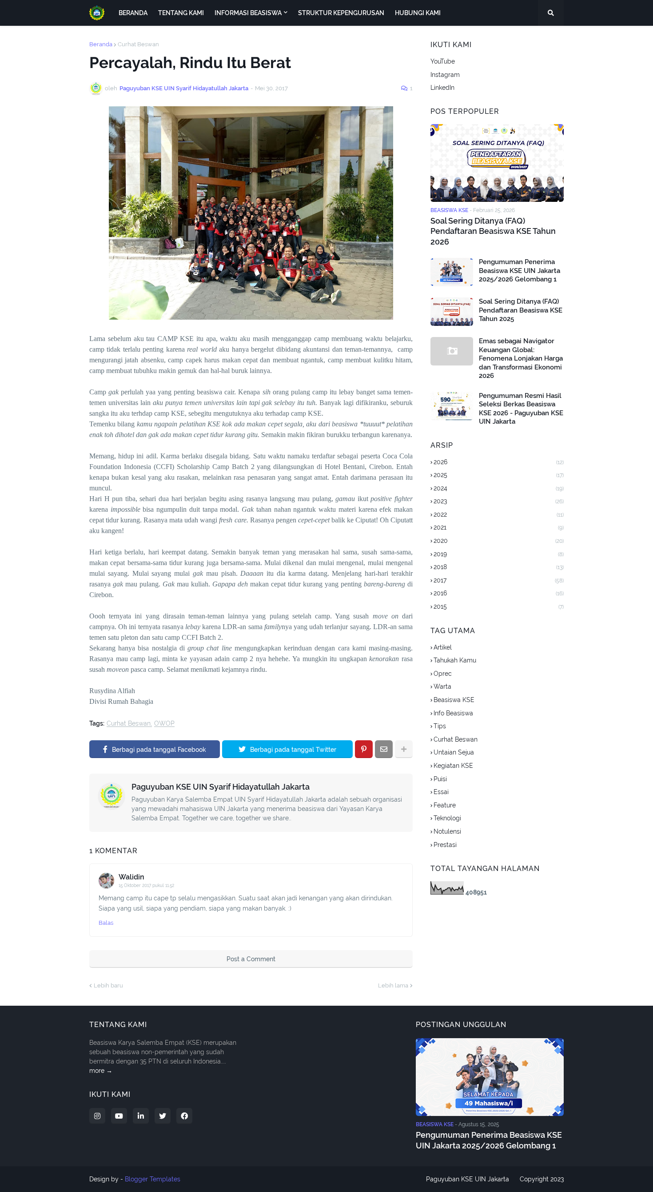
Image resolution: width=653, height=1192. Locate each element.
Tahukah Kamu (455, 660)
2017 (499, 580)
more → (100, 1070)
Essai (441, 791)
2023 (499, 501)
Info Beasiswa (453, 713)
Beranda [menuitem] (133, 12)
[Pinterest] (364, 749)
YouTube (442, 61)
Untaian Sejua (454, 752)
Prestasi (445, 844)
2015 (499, 606)
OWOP (164, 723)
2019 (499, 554)
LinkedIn (442, 87)
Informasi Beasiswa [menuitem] (248, 12)
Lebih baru (108, 985)
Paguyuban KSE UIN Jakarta (467, 1179)
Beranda (100, 44)
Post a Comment (251, 959)
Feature (445, 805)
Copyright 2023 (542, 1179)
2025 (499, 474)
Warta (442, 686)
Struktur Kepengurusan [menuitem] (341, 12)
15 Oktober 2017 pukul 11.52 (146, 885)
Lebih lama (393, 985)
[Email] (384, 749)
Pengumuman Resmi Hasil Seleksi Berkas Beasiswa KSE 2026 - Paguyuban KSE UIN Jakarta (521, 409)
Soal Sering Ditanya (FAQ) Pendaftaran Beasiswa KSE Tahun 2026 (493, 231)
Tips (440, 726)
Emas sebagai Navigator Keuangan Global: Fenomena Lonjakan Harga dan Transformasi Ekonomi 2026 (521, 358)
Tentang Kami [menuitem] (181, 12)
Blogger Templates (152, 1179)
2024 (499, 488)
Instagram (445, 74)
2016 (499, 593)
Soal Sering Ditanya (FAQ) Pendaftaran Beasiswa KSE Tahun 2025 (520, 310)
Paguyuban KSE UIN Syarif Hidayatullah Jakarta (220, 786)
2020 (499, 540)
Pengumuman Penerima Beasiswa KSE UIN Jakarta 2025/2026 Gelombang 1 (519, 270)
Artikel (443, 647)
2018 (499, 566)
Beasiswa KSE (454, 699)
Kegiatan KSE (453, 765)
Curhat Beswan (138, 44)
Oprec (443, 673)
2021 (499, 527)
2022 (499, 514)
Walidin (131, 877)
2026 (499, 462)
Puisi (440, 779)
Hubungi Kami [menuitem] (418, 12)
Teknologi (447, 818)
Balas (106, 922)
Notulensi (447, 831)
